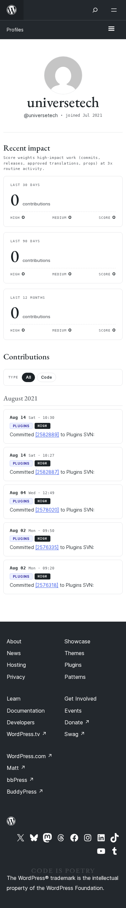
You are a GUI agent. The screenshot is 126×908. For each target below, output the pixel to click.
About (14, 641)
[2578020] (47, 510)
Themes (74, 653)
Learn (13, 698)
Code (46, 377)
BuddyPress (25, 791)
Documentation (26, 710)
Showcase (77, 641)
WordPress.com (29, 756)
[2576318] (46, 585)
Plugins (73, 664)
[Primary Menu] (111, 29)
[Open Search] (95, 10)
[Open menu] (115, 10)
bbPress (20, 780)
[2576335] (47, 547)
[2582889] (47, 434)
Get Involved (81, 698)
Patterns (75, 676)
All (28, 377)
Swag (75, 734)
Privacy (16, 676)
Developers (21, 722)
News (14, 653)
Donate (77, 722)
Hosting (16, 664)
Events (73, 710)
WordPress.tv (27, 734)
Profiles (15, 29)
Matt (16, 767)
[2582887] (47, 472)
